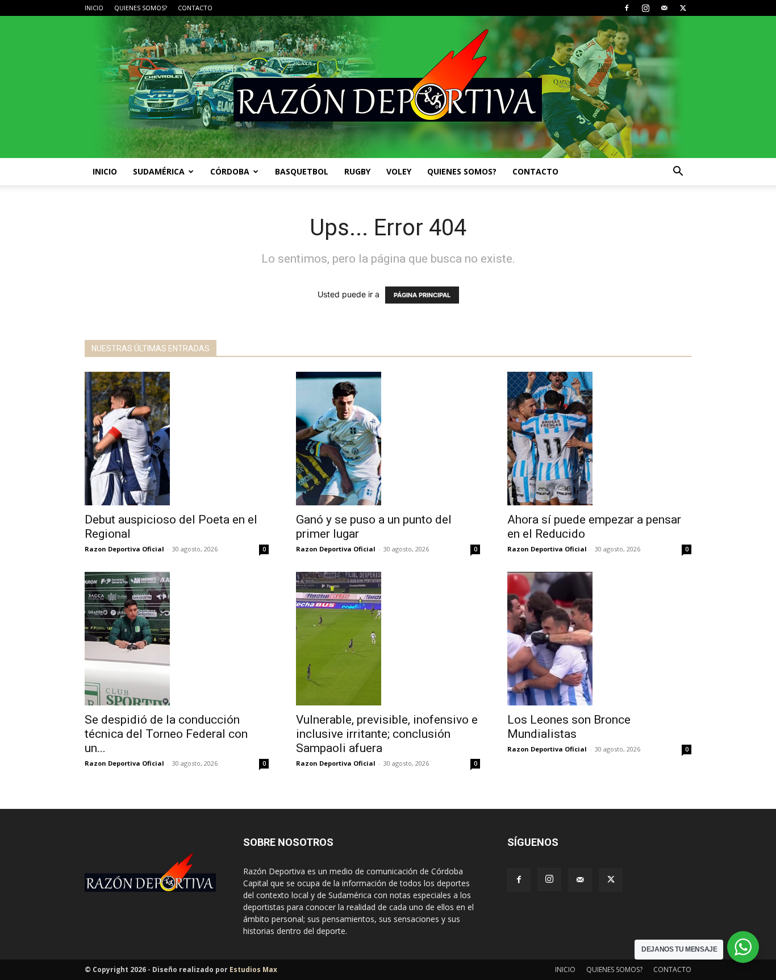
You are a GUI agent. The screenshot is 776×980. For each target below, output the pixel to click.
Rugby (357, 171)
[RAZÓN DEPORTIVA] (388, 87)
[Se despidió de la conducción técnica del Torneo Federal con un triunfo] (177, 638)
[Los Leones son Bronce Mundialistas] (599, 638)
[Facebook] (626, 8)
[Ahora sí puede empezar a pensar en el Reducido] (599, 438)
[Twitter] (682, 8)
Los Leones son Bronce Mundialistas (569, 727)
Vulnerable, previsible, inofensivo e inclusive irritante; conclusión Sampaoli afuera (387, 734)
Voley (398, 171)
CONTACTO (195, 7)
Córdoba (229, 171)
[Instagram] (645, 8)
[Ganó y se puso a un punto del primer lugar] (388, 438)
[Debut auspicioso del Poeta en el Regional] (177, 438)
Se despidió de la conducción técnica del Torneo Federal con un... (166, 734)
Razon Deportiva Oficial (124, 549)
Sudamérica (159, 171)
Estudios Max (253, 969)
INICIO (94, 7)
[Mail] (664, 8)
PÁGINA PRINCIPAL (422, 295)
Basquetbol (301, 171)
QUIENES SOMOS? (140, 7)
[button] (677, 172)
